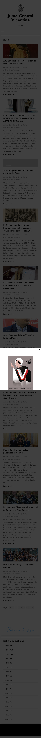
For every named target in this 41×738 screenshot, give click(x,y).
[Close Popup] (39, 349)
